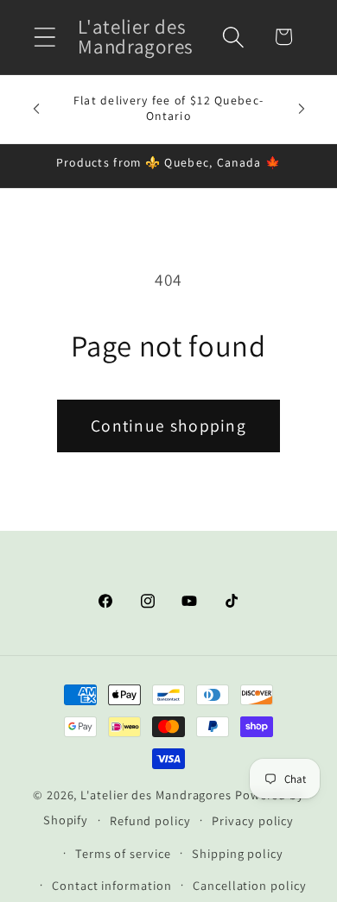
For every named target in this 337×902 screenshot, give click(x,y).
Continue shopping (168, 425)
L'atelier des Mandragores (156, 794)
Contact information (111, 885)
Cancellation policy (249, 885)
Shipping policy (237, 853)
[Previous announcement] (36, 109)
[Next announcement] (302, 109)
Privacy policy (253, 820)
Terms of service (123, 853)
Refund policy (150, 820)
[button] (44, 36)
